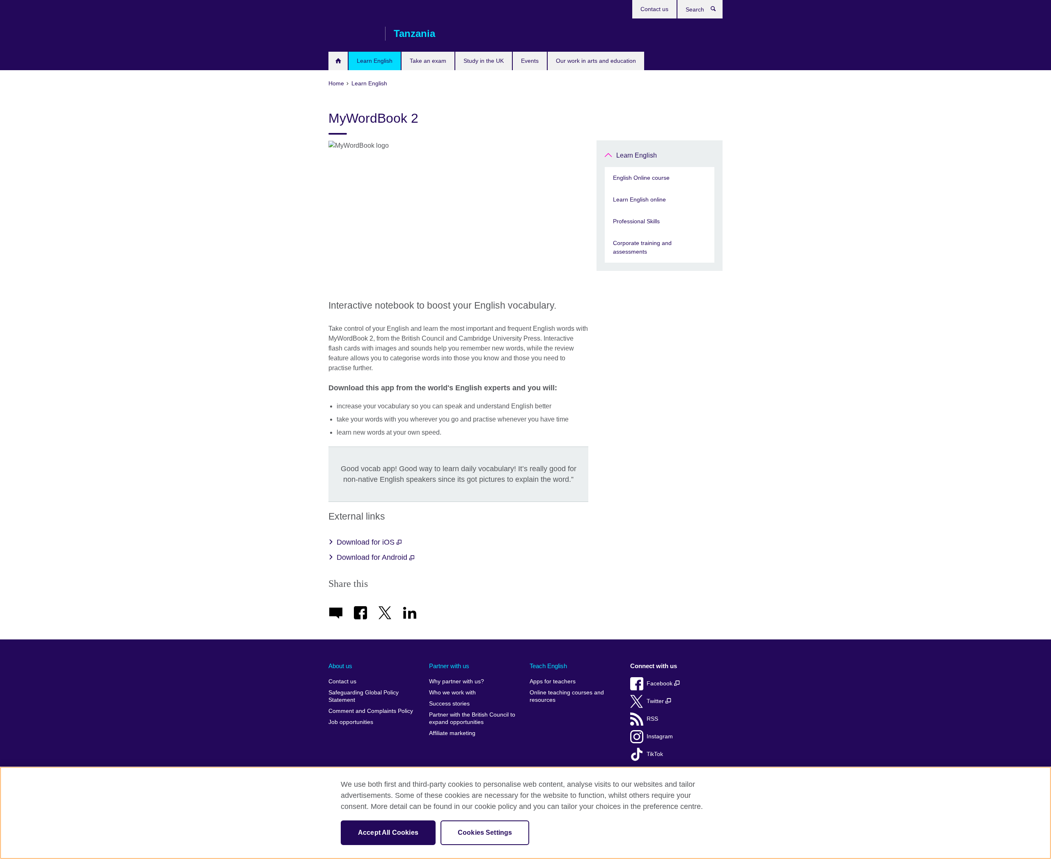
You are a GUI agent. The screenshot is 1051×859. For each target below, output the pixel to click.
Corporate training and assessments (642, 247)
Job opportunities (350, 722)
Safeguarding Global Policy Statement (363, 696)
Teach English (548, 665)
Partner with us (449, 665)
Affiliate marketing (452, 733)
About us (340, 665)
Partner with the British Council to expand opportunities (472, 718)
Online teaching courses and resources (567, 696)
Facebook (660, 683)
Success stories (449, 704)
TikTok (655, 754)
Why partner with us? (456, 681)
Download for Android (373, 557)
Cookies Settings (485, 832)
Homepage (338, 61)
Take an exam (428, 60)
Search (717, 11)
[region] (525, 813)
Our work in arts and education (596, 60)
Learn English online (639, 199)
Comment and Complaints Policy (370, 711)
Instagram (660, 736)
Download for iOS (367, 542)
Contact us (654, 9)
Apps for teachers (553, 681)
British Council (352, 34)
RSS (652, 719)
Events (530, 60)
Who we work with (452, 692)
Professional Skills (636, 221)
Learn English (374, 60)
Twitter (656, 701)
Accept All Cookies (388, 832)
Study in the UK (484, 60)
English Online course (641, 177)
